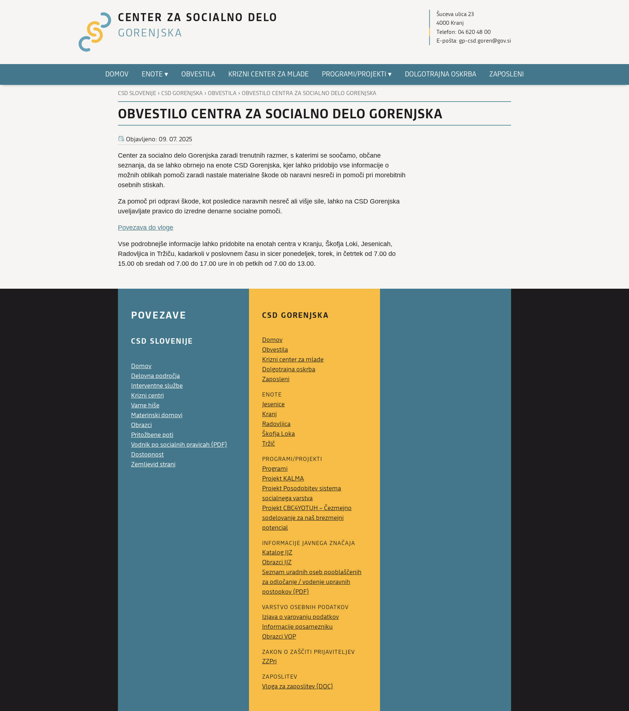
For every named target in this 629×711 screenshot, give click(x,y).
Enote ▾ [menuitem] (155, 74)
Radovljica (276, 424)
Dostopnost (147, 454)
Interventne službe (157, 386)
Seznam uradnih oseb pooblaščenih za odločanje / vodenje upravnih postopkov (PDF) (311, 582)
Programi (275, 469)
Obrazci (141, 425)
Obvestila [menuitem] (198, 74)
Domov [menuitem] (116, 74)
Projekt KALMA (283, 478)
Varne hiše (145, 405)
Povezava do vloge (145, 227)
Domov (141, 366)
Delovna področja (155, 376)
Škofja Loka (278, 434)
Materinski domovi (156, 415)
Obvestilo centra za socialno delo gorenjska (309, 93)
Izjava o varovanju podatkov (300, 617)
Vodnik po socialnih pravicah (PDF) (179, 445)
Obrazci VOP (279, 636)
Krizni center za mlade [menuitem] (268, 74)
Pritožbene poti (152, 435)
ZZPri (269, 661)
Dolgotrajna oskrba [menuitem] (440, 74)
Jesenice (273, 404)
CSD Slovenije (137, 93)
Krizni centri (147, 395)
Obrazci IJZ (277, 562)
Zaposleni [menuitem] (506, 74)
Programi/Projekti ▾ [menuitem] (357, 74)
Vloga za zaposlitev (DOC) (297, 686)
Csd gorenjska (182, 93)
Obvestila (222, 93)
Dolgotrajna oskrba (288, 369)
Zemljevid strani (153, 464)
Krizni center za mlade (293, 359)
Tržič (268, 443)
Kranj (269, 414)
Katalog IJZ (277, 552)
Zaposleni (275, 379)
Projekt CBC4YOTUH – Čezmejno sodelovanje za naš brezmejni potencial (307, 518)
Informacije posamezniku (297, 627)
